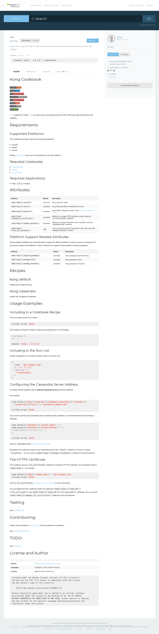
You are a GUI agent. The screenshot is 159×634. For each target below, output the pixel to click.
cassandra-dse (17, 167)
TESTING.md (18, 510)
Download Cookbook (130, 85)
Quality (62, 71)
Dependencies (31, 71)
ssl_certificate (17, 172)
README (16, 71)
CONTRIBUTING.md (21, 531)
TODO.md (17, 546)
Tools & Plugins (51, 6)
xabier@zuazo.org (53, 563)
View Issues (124, 54)
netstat (14, 169)
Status (109, 629)
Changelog (46, 71)
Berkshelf (21, 55)
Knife (27, 55)
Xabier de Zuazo (40, 563)
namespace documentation (36, 483)
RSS (12, 37)
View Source (113, 54)
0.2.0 (28, 40)
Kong (31, 115)
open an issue (34, 525)
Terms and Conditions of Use (64, 629)
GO (149, 18)
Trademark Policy (100, 629)
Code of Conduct (49, 629)
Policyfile (13, 55)
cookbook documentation (34, 444)
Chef (11, 115)
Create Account (136, 6)
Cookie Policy (89, 629)
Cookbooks (36, 6)
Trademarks (15, 626)
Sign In (150, 6)
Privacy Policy (79, 629)
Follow (94, 40)
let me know (20, 155)
